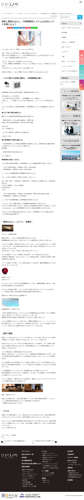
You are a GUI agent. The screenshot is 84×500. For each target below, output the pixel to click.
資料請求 (70, 468)
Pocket (27, 27)
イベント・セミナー (68, 66)
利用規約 (24, 457)
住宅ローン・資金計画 (68, 42)
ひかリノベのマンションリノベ (30, 473)
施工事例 (64, 32)
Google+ (10, 27)
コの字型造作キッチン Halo (50, 465)
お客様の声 (71, 454)
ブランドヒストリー (27, 471)
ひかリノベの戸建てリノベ (29, 476)
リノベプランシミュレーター (50, 463)
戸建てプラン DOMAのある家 (50, 468)
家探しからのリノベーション (50, 455)
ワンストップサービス (28, 478)
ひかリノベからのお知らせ (69, 71)
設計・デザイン (66, 47)
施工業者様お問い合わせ (74, 477)
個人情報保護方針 (27, 460)
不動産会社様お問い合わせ (75, 475)
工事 (63, 56)
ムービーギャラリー (48, 475)
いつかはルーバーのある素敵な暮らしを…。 (14, 442)
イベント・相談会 (73, 457)
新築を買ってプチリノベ (49, 457)
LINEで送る (34, 27)
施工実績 (24, 480)
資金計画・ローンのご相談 (29, 486)
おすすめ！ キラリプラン (74, 464)
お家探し (64, 37)
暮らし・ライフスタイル (69, 61)
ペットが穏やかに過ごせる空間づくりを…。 (43, 442)
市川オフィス (46, 482)
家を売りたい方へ (47, 459)
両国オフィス (46, 480)
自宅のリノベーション (48, 453)
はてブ (21, 27)
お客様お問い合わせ (73, 473)
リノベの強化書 (72, 462)
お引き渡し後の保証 (27, 484)
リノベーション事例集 (48, 473)
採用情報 (70, 480)
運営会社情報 (26, 466)
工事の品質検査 (26, 482)
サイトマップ (26, 451)
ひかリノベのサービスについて (71, 27)
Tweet (16, 27)
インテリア (65, 51)
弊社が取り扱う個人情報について (31, 463)
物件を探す (45, 461)
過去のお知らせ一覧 (27, 454)
